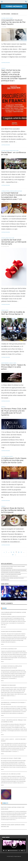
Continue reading (5, 62)
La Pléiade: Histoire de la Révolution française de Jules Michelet (11, 666)
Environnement (5, 362)
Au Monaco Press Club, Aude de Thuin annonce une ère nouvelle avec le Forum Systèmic (13, 412)
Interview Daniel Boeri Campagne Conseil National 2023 (13, 825)
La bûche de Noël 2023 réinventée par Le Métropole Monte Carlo (13, 242)
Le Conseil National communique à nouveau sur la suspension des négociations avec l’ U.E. (13, 196)
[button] (14, 845)
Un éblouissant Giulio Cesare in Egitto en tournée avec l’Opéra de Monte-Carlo (13, 460)
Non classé (15, 150)
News (11, 18)
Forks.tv (5, 803)
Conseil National (5, 191)
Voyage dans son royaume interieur (11, 631)
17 (12, 555)
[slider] (13, 850)
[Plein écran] (24, 850)
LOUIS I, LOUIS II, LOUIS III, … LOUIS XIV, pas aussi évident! (13, 740)
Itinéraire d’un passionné (8, 685)
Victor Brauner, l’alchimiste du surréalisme (10, 572)
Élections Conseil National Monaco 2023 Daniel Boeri (12, 808)
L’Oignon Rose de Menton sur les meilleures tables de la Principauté (13, 510)
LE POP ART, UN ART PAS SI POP (9, 648)
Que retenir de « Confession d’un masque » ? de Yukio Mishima (13, 703)
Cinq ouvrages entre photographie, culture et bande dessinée (13, 613)
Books (4, 608)
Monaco (8, 18)
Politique (19, 191)
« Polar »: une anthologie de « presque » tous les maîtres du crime (13, 720)
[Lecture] (3, 850)
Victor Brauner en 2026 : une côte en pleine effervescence (13, 570)
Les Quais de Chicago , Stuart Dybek (11, 758)
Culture (3, 18)
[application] (14, 593)
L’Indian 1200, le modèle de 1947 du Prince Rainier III (13, 313)
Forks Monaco (14, 6)
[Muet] (22, 850)
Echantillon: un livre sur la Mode (10, 773)
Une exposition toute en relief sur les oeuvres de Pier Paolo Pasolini (13, 22)
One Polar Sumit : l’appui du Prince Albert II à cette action (13, 367)
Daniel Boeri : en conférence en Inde (13, 153)
